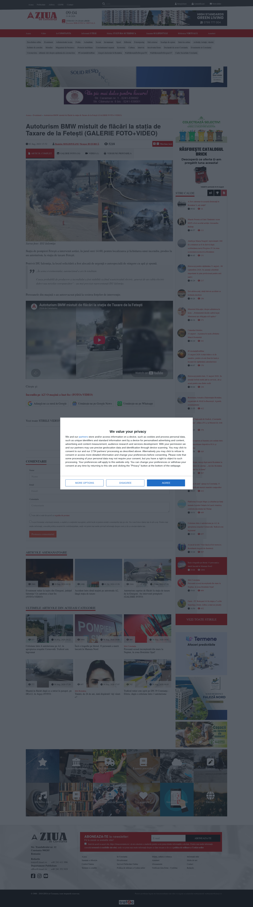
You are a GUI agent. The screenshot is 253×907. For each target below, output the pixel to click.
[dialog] (126, 453)
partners (83, 436)
